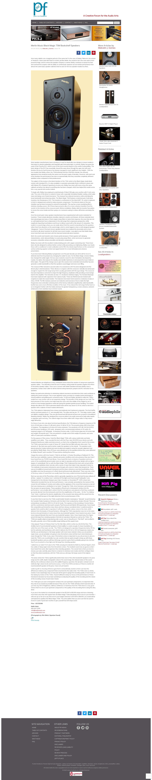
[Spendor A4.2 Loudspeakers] (109, 199)
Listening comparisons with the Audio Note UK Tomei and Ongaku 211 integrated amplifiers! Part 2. (109, 513)
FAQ (86, 22)
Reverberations (61, 730)
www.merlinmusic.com (38, 612)
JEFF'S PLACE (59, 758)
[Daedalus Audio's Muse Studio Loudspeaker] (109, 238)
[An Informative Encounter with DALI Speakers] (109, 180)
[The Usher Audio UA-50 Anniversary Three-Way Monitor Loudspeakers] (109, 158)
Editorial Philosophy (63, 736)
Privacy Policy (60, 741)
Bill (102, 509)
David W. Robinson (107, 499)
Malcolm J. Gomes (47, 48)
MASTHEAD (78, 22)
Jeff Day (103, 518)
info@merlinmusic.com (38, 610)
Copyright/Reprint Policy (64, 739)
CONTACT (68, 22)
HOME (34, 22)
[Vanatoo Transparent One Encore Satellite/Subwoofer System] (109, 216)
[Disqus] (64, 643)
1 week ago (111, 515)
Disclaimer (59, 744)
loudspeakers (104, 254)
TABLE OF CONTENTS (46, 22)
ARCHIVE (59, 22)
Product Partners (62, 733)
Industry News (60, 727)
